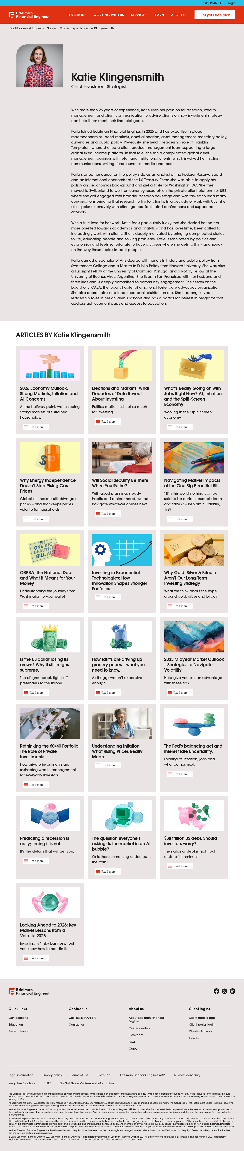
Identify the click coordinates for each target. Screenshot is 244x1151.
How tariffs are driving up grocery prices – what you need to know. (118, 664)
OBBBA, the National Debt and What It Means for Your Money (47, 578)
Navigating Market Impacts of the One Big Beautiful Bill (192, 483)
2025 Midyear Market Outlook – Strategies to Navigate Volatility (194, 664)
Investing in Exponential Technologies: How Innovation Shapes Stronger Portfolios (119, 581)
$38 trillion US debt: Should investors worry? (190, 841)
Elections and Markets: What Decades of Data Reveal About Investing (120, 393)
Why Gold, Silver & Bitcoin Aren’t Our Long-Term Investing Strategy (190, 578)
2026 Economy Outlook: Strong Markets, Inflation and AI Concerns (49, 393)
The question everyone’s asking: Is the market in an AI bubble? (121, 843)
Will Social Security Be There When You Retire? (120, 483)
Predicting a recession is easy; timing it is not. (44, 841)
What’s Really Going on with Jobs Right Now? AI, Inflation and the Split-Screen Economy (193, 396)
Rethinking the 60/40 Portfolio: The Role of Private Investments (50, 751)
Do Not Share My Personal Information (87, 1083)
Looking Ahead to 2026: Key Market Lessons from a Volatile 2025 (48, 930)
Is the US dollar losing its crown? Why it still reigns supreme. (44, 664)
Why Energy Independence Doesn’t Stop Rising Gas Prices (48, 485)
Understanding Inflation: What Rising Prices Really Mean (117, 751)
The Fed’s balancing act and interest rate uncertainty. (193, 748)
